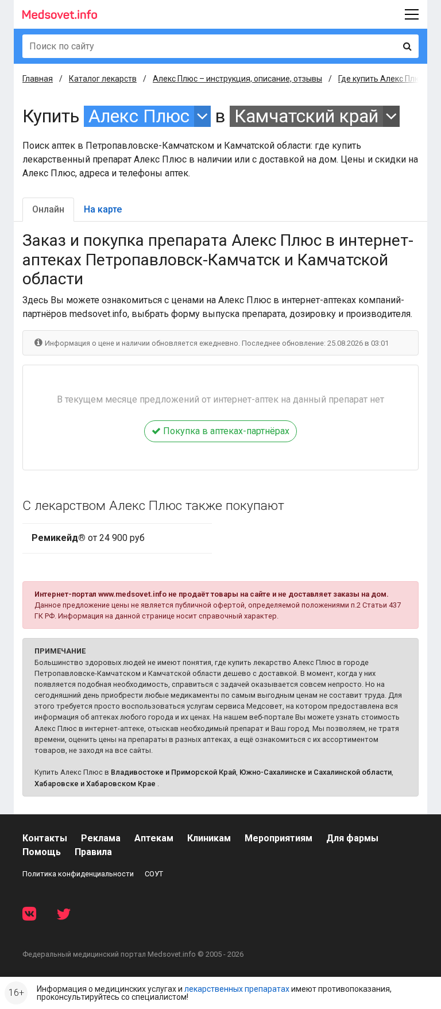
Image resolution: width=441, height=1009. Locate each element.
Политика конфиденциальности (78, 873)
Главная (37, 78)
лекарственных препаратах (236, 988)
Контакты (44, 838)
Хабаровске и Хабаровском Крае (95, 783)
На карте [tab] (103, 209)
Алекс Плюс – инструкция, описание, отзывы (237, 78)
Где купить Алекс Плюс (381, 78)
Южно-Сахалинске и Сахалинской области (315, 772)
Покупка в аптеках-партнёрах (225, 431)
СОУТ (154, 873)
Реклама (101, 838)
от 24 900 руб (88, 537)
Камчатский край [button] (306, 116)
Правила (93, 851)
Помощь (41, 851)
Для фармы (352, 838)
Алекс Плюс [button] (138, 116)
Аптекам (153, 838)
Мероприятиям (278, 838)
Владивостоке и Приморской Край (173, 772)
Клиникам (209, 838)
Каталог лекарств (103, 78)
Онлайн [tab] (48, 209)
